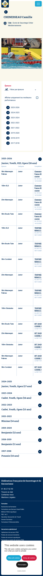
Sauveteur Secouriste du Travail (11, 517)
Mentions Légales (8, 497)
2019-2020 (15, 133)
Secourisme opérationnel (9, 529)
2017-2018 (15, 143)
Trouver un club (7, 492)
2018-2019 (15, 138)
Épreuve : (8, 86)
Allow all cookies (14, 558)
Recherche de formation (8, 507)
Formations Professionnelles (10, 522)
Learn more (21, 571)
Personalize (22, 565)
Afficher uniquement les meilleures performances (18, 99)
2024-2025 (15, 113)
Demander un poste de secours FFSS (12, 540)
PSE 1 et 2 (4, 514)
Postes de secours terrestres (10, 535)
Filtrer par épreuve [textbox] (17, 89)
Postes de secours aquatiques (10, 537)
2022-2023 (15, 123)
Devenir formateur (6, 519)
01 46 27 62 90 (7, 489)
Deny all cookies (29, 558)
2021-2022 (15, 128)
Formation (4, 503)
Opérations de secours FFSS (10, 532)
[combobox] (23, 89)
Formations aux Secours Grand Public (12, 509)
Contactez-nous (7, 495)
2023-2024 (15, 118)
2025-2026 (15, 107)
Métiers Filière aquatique (8, 512)
